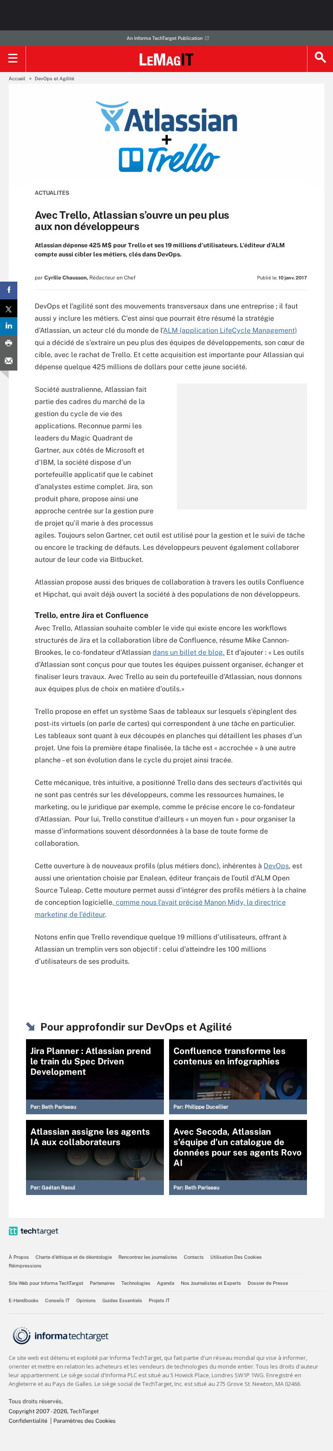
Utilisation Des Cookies (236, 1257)
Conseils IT (57, 1300)
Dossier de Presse (268, 1283)
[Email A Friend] (8, 362)
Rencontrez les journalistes (147, 1257)
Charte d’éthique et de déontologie (74, 1257)
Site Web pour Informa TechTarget (46, 1283)
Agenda (165, 1283)
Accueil (17, 78)
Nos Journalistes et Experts (211, 1283)
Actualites (52, 193)
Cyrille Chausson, (66, 278)
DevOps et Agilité (54, 78)
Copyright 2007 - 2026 (38, 1411)
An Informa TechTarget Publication (164, 38)
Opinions (86, 1300)
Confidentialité (28, 1421)
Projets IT (159, 1300)
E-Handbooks (24, 1300)
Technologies (135, 1283)
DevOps (276, 866)
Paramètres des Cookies (84, 1421)
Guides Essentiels (122, 1300)
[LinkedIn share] (8, 326)
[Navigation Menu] (13, 59)
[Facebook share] (8, 290)
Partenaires (102, 1283)
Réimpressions (25, 1265)
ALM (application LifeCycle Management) (230, 330)
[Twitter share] (8, 308)
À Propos (19, 1257)
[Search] (320, 59)
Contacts (194, 1257)
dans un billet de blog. (189, 652)
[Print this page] (8, 344)
